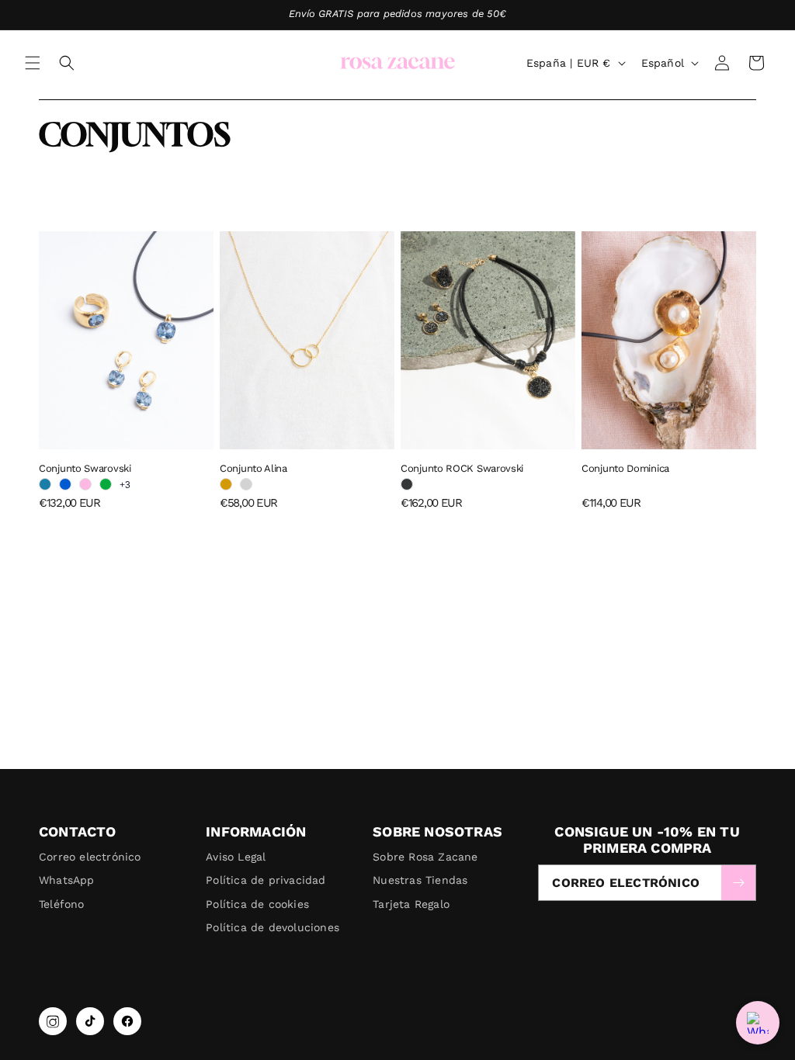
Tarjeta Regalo (411, 904)
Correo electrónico (90, 856)
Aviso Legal (236, 856)
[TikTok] (90, 1021)
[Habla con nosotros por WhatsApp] (757, 1022)
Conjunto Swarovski (85, 468)
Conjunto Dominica (625, 468)
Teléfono (62, 904)
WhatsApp (67, 880)
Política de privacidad (265, 880)
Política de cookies (257, 904)
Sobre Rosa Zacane (425, 856)
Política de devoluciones (272, 927)
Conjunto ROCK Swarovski (462, 468)
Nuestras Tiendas (420, 880)
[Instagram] (53, 1021)
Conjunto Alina (253, 468)
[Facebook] (127, 1021)
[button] (33, 63)
